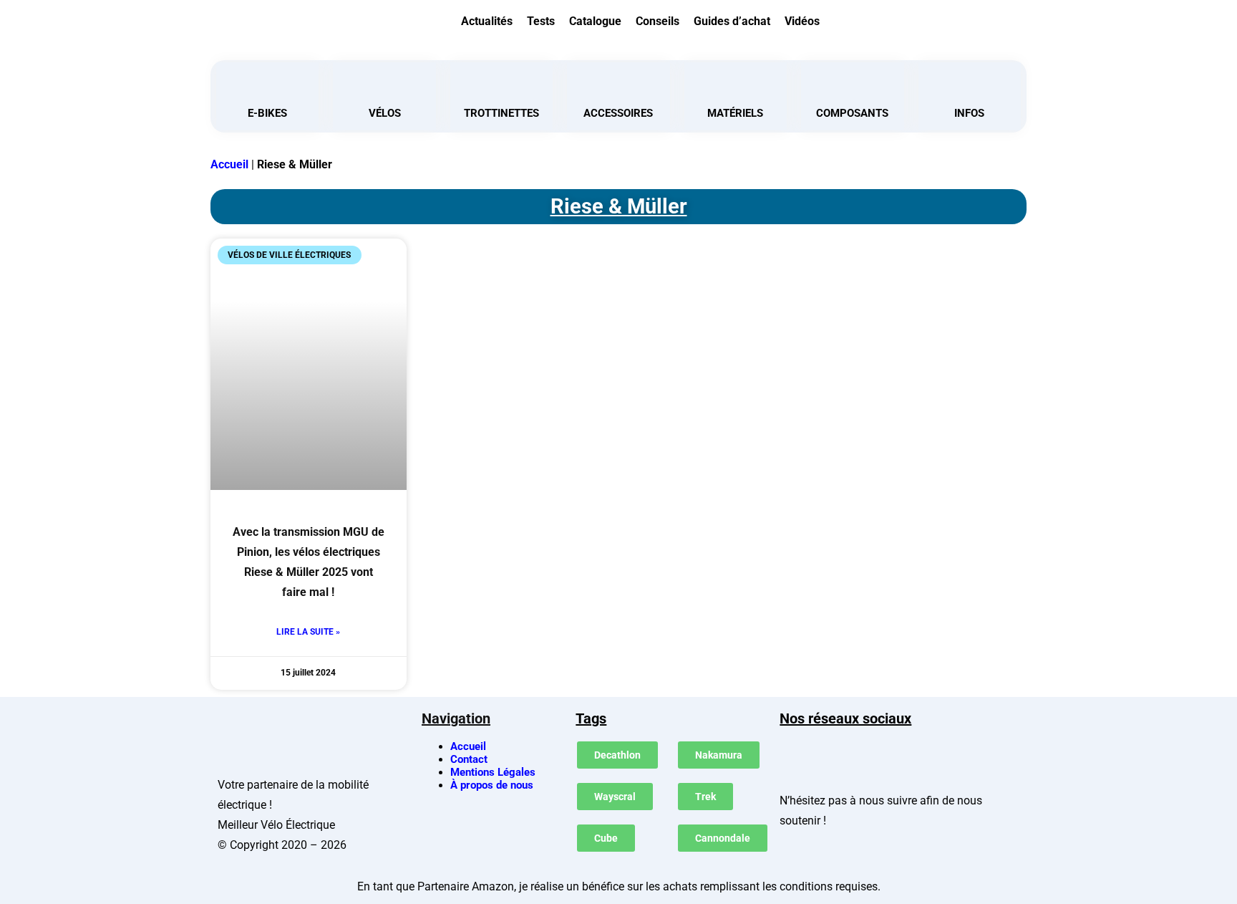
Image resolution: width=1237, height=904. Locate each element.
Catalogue (595, 21)
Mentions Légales (492, 772)
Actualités (487, 21)
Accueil (229, 164)
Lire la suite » (308, 632)
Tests (541, 21)
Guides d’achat (732, 21)
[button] (934, 19)
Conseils (657, 21)
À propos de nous (491, 785)
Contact (468, 759)
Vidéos (802, 21)
